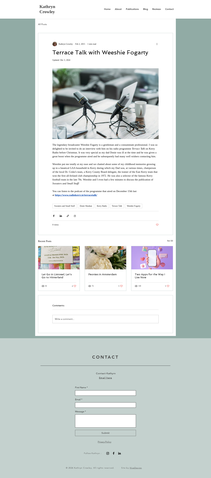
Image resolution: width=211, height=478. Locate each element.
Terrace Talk (117, 206)
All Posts (42, 24)
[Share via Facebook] (53, 216)
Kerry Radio (102, 206)
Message (80, 411)
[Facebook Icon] (113, 453)
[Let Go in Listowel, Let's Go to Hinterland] (59, 257)
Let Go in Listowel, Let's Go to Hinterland (57, 276)
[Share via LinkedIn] (60, 216)
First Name (81, 387)
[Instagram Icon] (108, 453)
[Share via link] (67, 216)
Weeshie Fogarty (133, 206)
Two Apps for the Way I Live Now (150, 276)
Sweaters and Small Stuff (64, 206)
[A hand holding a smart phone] (152, 257)
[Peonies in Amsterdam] (105, 257)
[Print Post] (74, 216)
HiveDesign (136, 468)
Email (78, 399)
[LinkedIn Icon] (119, 453)
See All (170, 241)
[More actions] (157, 44)
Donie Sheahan (86, 206)
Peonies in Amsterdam (102, 274)
